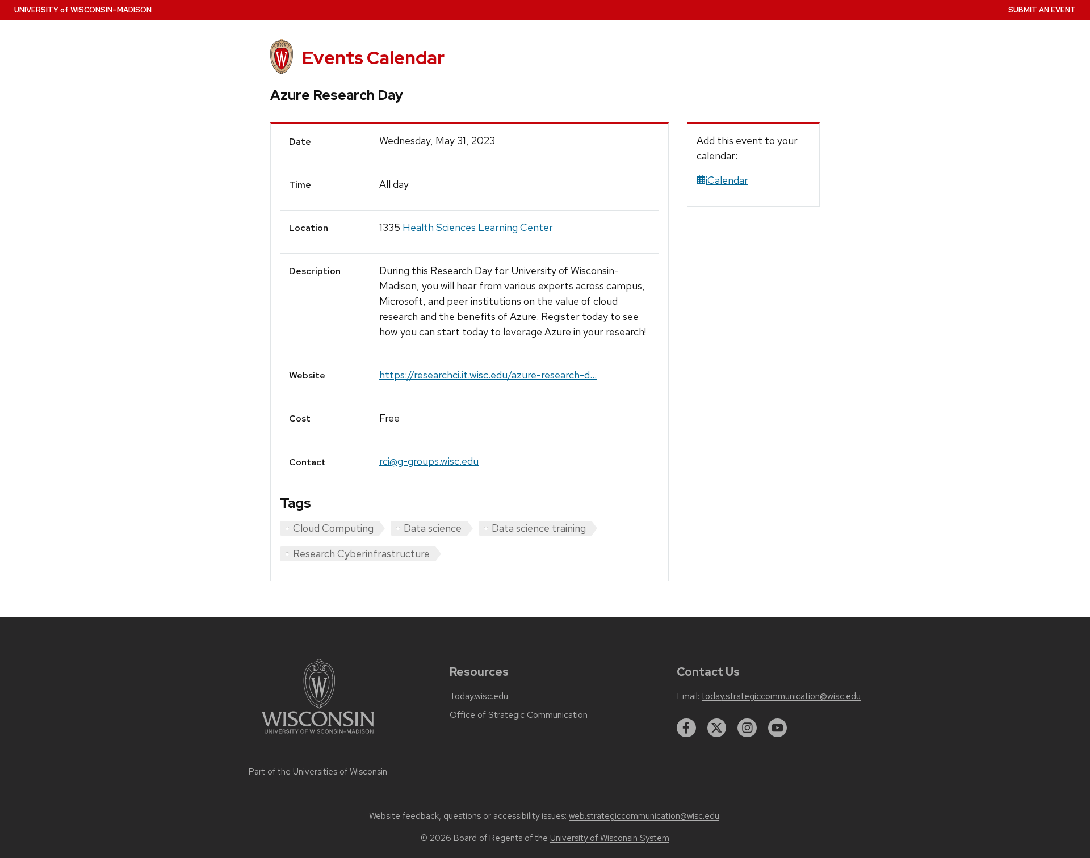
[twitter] (717, 728)
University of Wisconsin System (609, 838)
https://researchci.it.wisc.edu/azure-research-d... (488, 374)
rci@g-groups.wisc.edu (429, 461)
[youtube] (777, 728)
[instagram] (747, 728)
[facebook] (686, 728)
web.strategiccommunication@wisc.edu (644, 816)
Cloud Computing (333, 528)
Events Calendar (373, 57)
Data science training (539, 528)
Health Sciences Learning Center (478, 227)
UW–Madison (83, 10)
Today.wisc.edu (479, 696)
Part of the (318, 771)
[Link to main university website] (318, 736)
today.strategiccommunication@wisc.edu (781, 696)
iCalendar (727, 180)
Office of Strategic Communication (519, 715)
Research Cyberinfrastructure (361, 553)
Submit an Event (1042, 10)
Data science (433, 528)
